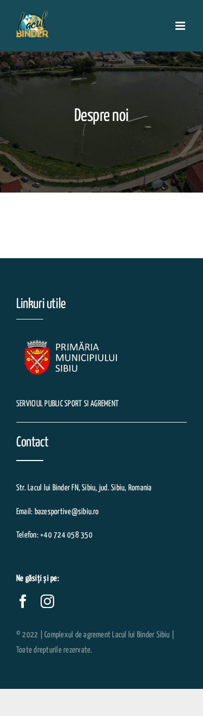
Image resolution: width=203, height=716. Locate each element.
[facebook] (23, 601)
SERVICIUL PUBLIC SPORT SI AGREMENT (67, 404)
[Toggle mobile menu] (181, 25)
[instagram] (47, 601)
